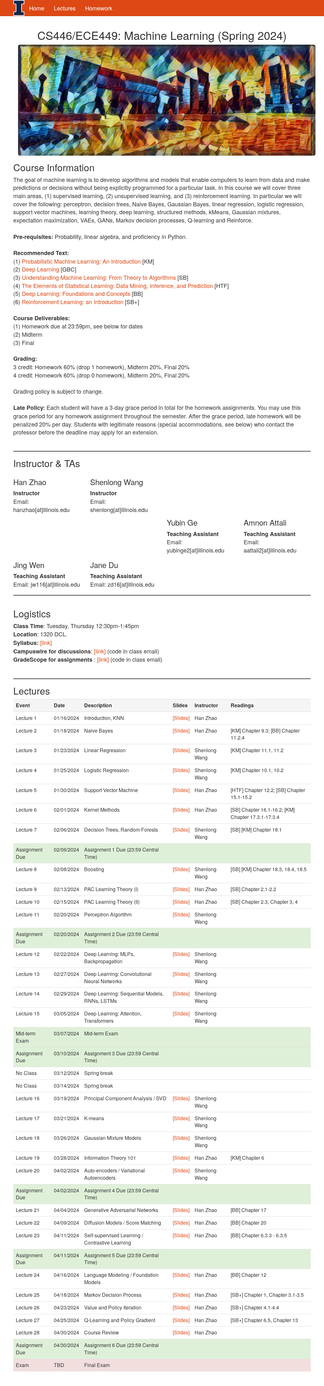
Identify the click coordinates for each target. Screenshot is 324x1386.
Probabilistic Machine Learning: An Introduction (81, 261)
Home (36, 8)
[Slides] (181, 717)
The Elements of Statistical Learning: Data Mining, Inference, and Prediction (117, 285)
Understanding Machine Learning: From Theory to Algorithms (99, 277)
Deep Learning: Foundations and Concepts (76, 293)
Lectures (65, 8)
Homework (98, 8)
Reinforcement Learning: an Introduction (72, 301)
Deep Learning (40, 269)
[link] (46, 642)
